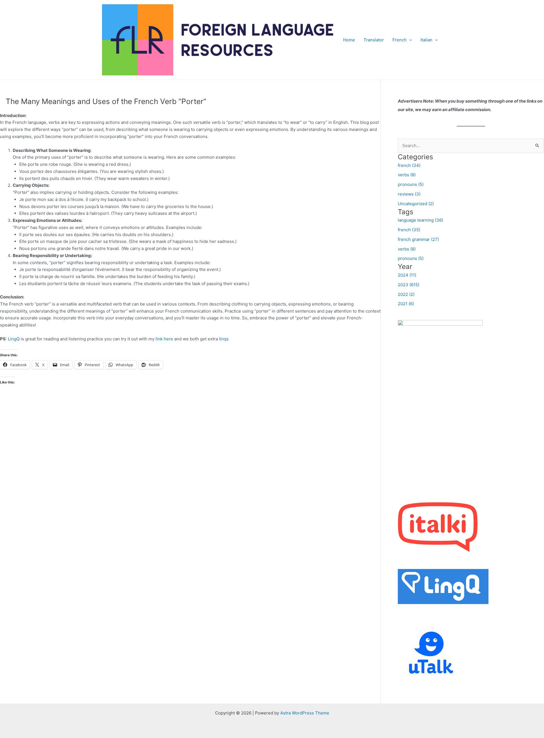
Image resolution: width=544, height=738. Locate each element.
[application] (409, 40)
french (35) (409, 229)
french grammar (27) (418, 239)
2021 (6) (406, 303)
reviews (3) (409, 194)
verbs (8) (407, 174)
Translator (374, 40)
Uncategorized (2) (416, 203)
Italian (426, 40)
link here (164, 339)
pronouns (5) (411, 184)
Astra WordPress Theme (304, 713)
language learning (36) (420, 220)
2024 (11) (407, 275)
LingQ (14, 339)
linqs (224, 339)
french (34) (409, 165)
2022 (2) (406, 294)
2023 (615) (408, 284)
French (399, 40)
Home (349, 40)
